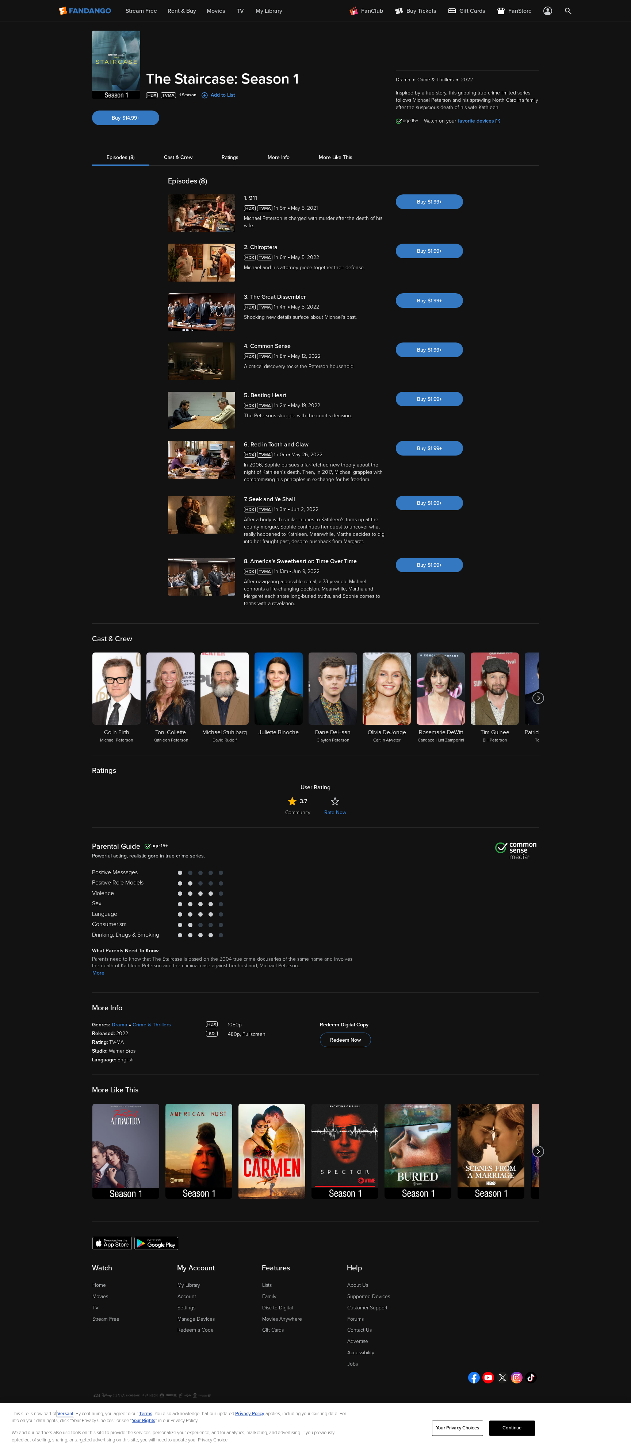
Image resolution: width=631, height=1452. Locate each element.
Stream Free (105, 1319)
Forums (355, 1319)
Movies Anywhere (282, 1319)
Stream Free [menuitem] (141, 11)
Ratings (230, 157)
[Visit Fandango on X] (502, 1377)
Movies (100, 1296)
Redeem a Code (195, 1330)
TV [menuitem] (240, 11)
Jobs (352, 1364)
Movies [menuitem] (216, 11)
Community (297, 812)
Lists (267, 1285)
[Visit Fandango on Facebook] (474, 1377)
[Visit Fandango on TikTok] (531, 1377)
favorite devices (476, 121)
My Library (188, 1285)
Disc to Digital (277, 1308)
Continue (511, 1428)
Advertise (357, 1341)
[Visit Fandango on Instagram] (516, 1377)
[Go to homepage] (85, 11)
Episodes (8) (121, 157)
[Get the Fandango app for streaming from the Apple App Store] (112, 1243)
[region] (315, 1427)
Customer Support (367, 1308)
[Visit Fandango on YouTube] (488, 1377)
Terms (145, 1414)
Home (99, 1285)
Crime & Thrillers (152, 1025)
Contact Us (359, 1330)
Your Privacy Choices (457, 1428)
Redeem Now (345, 1040)
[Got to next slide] (538, 698)
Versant (65, 1414)
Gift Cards (273, 1330)
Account (186, 1296)
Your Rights (143, 1421)
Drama (119, 1025)
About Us (357, 1285)
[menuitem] (466, 11)
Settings (186, 1308)
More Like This (335, 157)
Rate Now (335, 812)
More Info (279, 157)
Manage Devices (196, 1319)
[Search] (568, 11)
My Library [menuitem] (269, 11)
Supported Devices (368, 1296)
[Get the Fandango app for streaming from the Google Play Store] (156, 1243)
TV (95, 1308)
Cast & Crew (178, 157)
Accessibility (360, 1353)
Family (269, 1296)
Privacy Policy (249, 1414)
